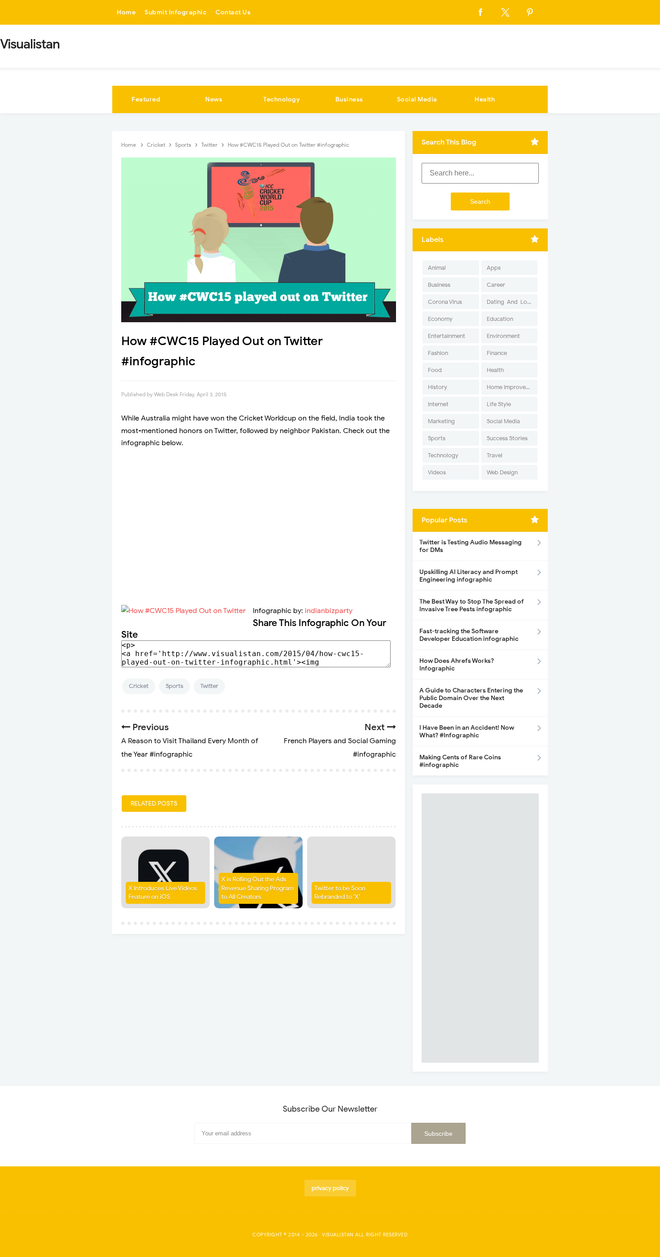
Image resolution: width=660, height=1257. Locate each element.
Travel (494, 455)
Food (435, 370)
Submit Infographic (176, 12)
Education (500, 319)
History (437, 387)
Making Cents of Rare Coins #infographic (460, 761)
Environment (503, 336)
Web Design (502, 472)
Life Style (499, 404)
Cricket (139, 686)
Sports (174, 686)
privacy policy (330, 1188)
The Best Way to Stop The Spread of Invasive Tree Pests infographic (471, 605)
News (213, 99)
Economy (440, 319)
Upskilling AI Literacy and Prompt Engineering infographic (468, 575)
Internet (438, 404)
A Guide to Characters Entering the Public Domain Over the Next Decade (471, 698)
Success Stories (507, 438)
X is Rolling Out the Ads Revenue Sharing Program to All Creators (257, 888)
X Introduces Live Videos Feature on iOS (162, 893)
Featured (146, 99)
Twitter (209, 686)
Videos (437, 472)
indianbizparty (328, 610)
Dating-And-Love (510, 302)
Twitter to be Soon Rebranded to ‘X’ (339, 893)
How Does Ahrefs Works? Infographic (456, 664)
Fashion (438, 353)
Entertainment (446, 336)
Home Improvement (512, 387)
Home (126, 12)
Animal (437, 268)
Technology (281, 99)
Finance (497, 353)
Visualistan (338, 1234)
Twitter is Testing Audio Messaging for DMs (470, 546)
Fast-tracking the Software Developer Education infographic (469, 635)
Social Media (417, 99)
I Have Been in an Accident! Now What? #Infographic (466, 731)
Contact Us (233, 12)
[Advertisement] (258, 521)
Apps (494, 268)
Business (349, 99)
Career (496, 285)
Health (485, 99)
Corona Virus (445, 302)
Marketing (441, 421)
